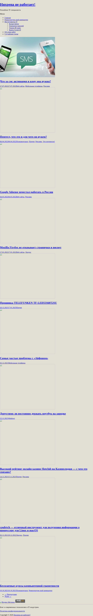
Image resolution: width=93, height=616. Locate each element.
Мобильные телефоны (34, 86)
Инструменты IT (11, 22)
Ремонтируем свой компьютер (16, 20)
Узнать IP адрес (15, 28)
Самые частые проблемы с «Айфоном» (24, 358)
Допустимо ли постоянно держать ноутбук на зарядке (33, 413)
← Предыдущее (11, 594)
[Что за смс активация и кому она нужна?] (27, 76)
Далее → (8, 596)
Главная (8, 18)
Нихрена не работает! (17, 4)
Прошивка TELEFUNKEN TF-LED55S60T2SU (28, 302)
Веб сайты (20, 86)
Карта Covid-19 (15, 30)
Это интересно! (49, 142)
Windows (11, 418)
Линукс (28, 252)
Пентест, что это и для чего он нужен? (23, 136)
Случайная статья (11, 34)
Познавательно (22, 142)
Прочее (32, 142)
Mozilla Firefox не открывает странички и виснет (30, 247)
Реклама (46, 86)
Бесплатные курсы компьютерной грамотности (29, 585)
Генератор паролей (16, 26)
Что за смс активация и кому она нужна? (25, 81)
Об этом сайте (10, 32)
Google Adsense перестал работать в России (26, 192)
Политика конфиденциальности (12, 611)
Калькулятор (14, 24)
